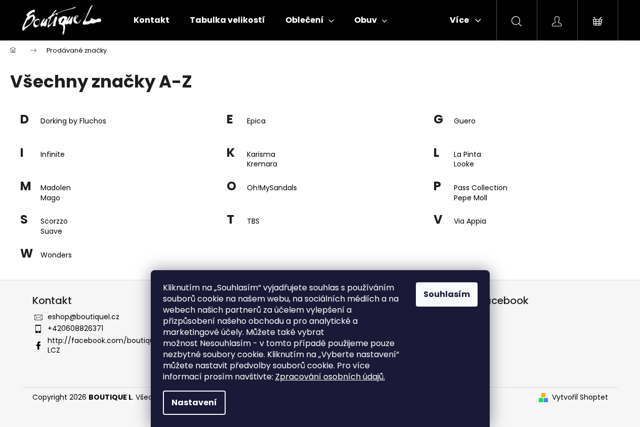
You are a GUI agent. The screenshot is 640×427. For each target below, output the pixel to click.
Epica (256, 121)
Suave (51, 231)
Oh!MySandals (272, 188)
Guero (465, 121)
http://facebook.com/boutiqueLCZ (103, 345)
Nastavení (194, 402)
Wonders (56, 255)
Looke (464, 164)
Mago (50, 198)
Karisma (261, 154)
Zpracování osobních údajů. (330, 376)
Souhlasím (446, 294)
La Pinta (467, 154)
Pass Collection (480, 188)
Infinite (52, 154)
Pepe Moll (470, 198)
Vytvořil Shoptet (580, 397)
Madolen (55, 188)
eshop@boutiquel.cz (83, 317)
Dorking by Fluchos (73, 121)
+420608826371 (75, 328)
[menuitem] (151, 20)
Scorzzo (54, 221)
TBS (253, 221)
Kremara (262, 164)
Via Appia (470, 221)
